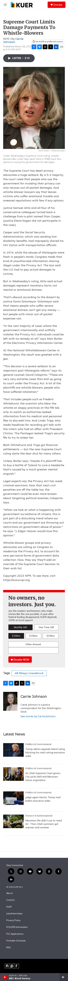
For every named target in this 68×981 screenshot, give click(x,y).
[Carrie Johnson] (10, 701)
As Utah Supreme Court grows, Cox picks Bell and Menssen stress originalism (43, 777)
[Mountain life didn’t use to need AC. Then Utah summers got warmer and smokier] (13, 821)
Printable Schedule (16, 941)
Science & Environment (39, 815)
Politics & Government (38, 744)
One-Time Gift (46, 627)
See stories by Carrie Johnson (38, 716)
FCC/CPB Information (17, 927)
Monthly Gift (20, 627)
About (9, 893)
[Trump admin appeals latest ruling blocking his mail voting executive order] (13, 750)
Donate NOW (21, 659)
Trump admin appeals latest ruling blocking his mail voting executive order (45, 752)
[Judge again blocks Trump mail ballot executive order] (13, 798)
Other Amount (33, 644)
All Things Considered (29, 673)
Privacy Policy (13, 920)
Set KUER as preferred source (49, 41)
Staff (9, 907)
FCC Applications (15, 934)
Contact (10, 900)
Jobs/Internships (14, 913)
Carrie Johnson (13, 40)
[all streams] (64, 977)
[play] (5, 977)
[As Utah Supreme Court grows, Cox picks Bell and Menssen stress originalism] (13, 774)
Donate (57, 4)
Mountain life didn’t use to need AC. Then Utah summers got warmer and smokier (43, 824)
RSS (8, 947)
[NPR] (12, 966)
